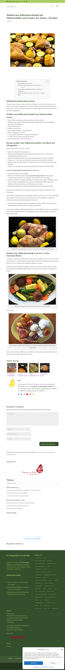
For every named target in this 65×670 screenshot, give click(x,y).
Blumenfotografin (43, 384)
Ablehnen (53, 663)
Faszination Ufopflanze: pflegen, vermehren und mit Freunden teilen (23, 490)
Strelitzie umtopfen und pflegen (14, 508)
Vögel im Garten (47, 605)
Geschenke (55, 580)
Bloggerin (36, 384)
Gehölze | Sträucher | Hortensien (41, 580)
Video (41, 605)
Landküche (8, 21)
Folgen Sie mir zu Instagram (32, 538)
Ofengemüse (13, 263)
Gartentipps (44, 577)
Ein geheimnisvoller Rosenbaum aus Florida (17, 505)
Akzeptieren (34, 663)
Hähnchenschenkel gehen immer (25, 83)
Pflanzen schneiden (50, 591)
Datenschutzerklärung (45, 666)
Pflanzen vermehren (52, 594)
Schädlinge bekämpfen (39, 602)
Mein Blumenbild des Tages (16, 500)
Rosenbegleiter (46, 600)
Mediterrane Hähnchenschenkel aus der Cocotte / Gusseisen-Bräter (31, 93)
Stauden (54, 602)
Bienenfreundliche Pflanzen (40, 560)
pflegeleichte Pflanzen (39, 597)
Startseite (10, 658)
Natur (36, 591)
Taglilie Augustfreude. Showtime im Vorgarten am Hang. (20, 503)
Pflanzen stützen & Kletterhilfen (41, 594)
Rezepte (36, 600)
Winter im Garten (46, 608)
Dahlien (48, 566)
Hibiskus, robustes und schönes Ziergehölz (17, 493)
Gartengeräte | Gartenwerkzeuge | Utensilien (43, 572)
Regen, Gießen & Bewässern (50, 597)
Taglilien (36, 605)
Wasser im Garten (38, 608)
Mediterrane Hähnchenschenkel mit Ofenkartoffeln (29, 85)
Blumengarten (49, 560)
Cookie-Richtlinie (36, 666)
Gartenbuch (45, 569)
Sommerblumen (48, 602)
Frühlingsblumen (38, 569)
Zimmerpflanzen (54, 608)
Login (9, 646)
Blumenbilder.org (13, 487)
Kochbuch (44, 588)
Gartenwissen (18, 658)
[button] (62, 649)
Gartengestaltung (38, 574)
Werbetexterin (29, 384)
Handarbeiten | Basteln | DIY (49, 586)
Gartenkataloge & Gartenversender (49, 574)
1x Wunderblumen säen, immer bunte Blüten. (17, 496)
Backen (45, 558)
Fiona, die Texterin (12, 582)
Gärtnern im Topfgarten (49, 583)
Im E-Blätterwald (12, 587)
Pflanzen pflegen (42, 591)
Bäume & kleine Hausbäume (40, 566)
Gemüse (50, 580)
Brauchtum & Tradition (51, 563)
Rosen (41, 600)
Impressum (51, 666)
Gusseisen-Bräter (33, 249)
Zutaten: (23, 87)
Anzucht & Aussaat (38, 558)
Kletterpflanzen (38, 588)
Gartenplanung (38, 577)
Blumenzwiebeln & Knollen (40, 563)
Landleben (55, 588)
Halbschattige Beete (38, 586)
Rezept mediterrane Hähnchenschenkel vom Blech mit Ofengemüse (30, 90)
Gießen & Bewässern (39, 583)
